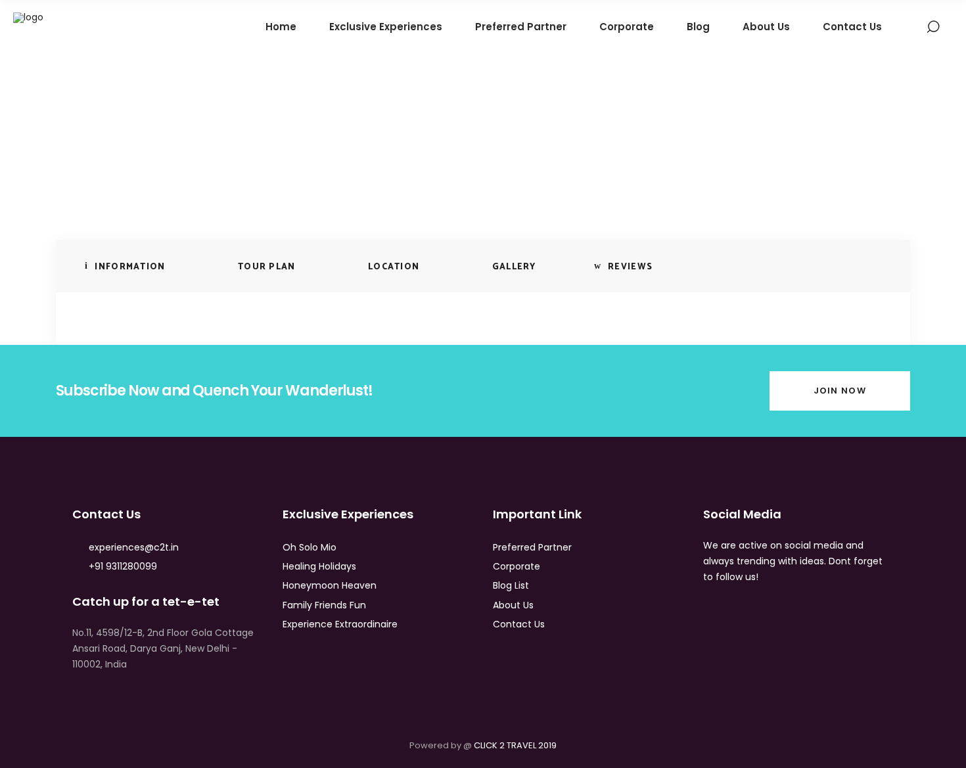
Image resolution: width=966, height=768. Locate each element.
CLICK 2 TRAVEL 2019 (515, 745)
